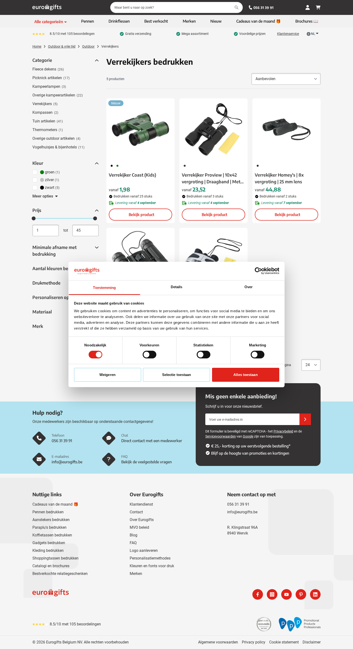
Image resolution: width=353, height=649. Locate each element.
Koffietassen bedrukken (52, 535)
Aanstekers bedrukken (51, 519)
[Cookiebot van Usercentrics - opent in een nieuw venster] (258, 270)
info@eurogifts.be (242, 512)
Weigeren (107, 375)
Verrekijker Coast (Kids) (132, 175)
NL (313, 34)
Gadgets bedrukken (48, 543)
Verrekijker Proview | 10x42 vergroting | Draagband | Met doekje (211, 178)
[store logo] (103, 594)
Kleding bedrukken (48, 550)
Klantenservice (288, 34)
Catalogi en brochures (50, 566)
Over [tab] (248, 287)
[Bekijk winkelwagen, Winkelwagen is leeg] (318, 7)
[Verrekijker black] (140, 258)
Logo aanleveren (144, 550)
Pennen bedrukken (48, 512)
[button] (96, 60)
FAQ (133, 543)
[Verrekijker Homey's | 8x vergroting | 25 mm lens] (286, 129)
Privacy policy (253, 642)
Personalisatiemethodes (150, 558)
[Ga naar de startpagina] (46, 7)
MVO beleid (139, 527)
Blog (133, 535)
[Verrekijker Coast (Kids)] (140, 129)
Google (248, 436)
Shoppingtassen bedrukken (55, 558)
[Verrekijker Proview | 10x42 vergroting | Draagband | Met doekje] (213, 129)
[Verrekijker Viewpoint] (213, 258)
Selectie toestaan (176, 375)
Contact (136, 512)
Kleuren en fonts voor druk (152, 566)
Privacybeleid (283, 431)
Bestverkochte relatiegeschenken (60, 573)
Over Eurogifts (142, 519)
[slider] (34, 218)
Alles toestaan (245, 375)
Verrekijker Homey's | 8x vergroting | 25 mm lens (279, 178)
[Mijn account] (307, 7)
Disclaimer (312, 642)
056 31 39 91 (263, 8)
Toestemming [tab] (104, 288)
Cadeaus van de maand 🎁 (55, 504)
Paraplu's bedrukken (49, 527)
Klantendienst (141, 504)
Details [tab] (177, 287)
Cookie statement (284, 642)
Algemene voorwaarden (218, 642)
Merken (136, 573)
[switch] (149, 354)
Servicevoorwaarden (220, 436)
